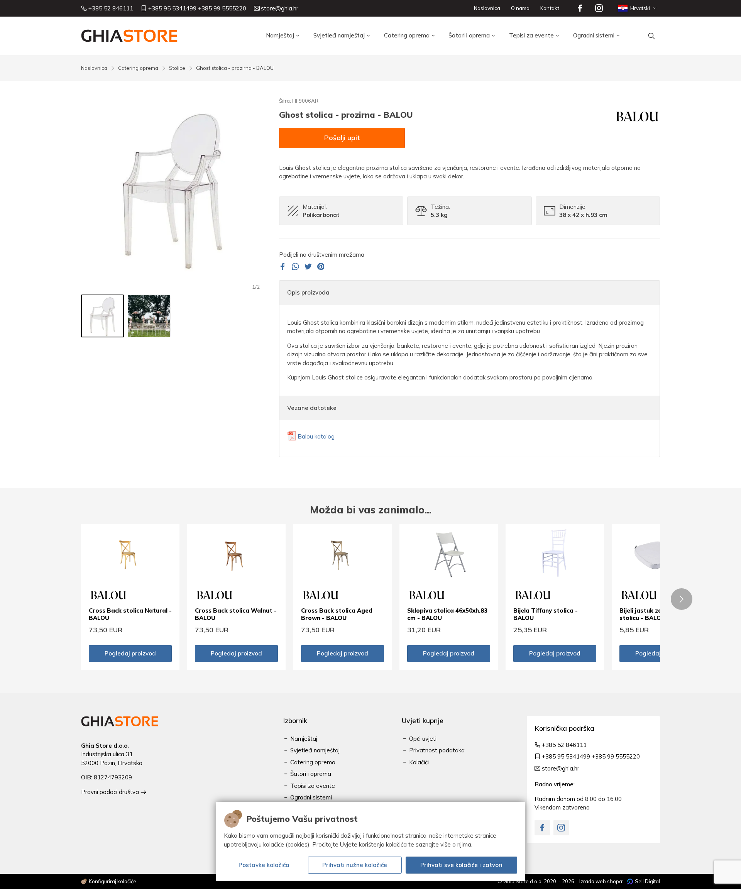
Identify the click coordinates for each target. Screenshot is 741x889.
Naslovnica (94, 68)
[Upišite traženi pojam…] (651, 35)
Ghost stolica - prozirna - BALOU (235, 68)
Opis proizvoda (308, 292)
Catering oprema (138, 68)
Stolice (177, 68)
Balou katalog (316, 436)
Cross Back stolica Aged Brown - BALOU (336, 614)
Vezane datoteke (312, 407)
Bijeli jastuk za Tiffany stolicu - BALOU (651, 614)
